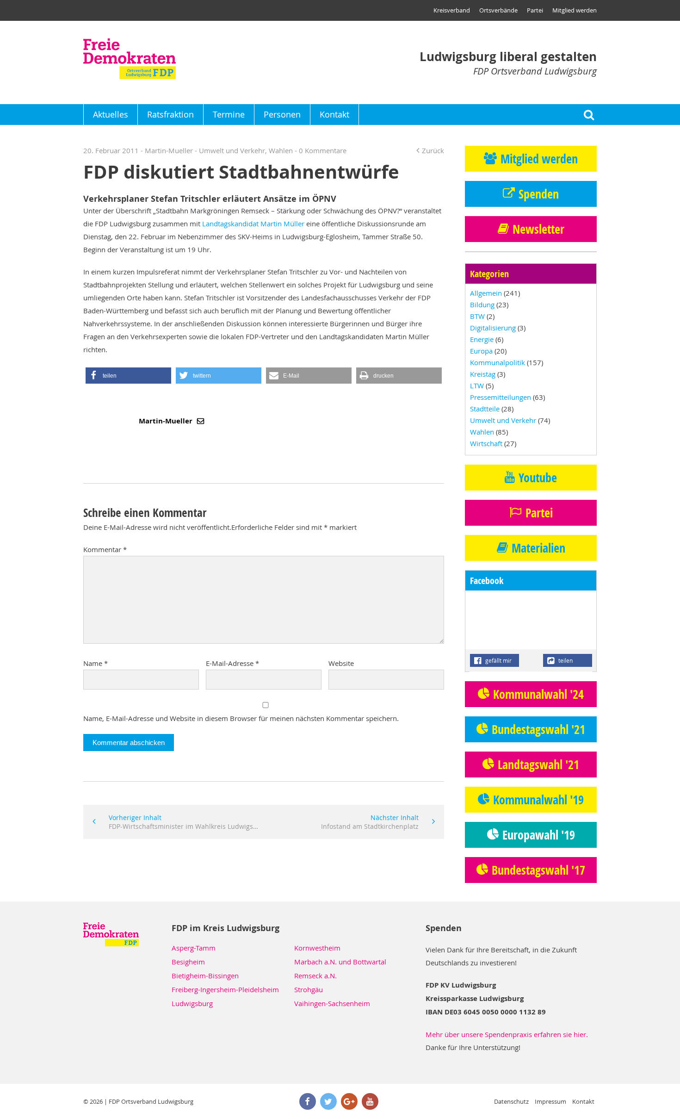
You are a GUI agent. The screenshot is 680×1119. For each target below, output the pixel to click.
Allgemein (486, 293)
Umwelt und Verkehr (232, 150)
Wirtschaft (486, 443)
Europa (481, 350)
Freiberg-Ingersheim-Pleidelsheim (225, 989)
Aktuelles (110, 114)
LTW (477, 385)
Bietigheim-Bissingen (205, 975)
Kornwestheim (317, 947)
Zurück (433, 150)
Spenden (539, 194)
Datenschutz (511, 1101)
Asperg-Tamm (194, 947)
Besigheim (188, 961)
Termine (229, 114)
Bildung (482, 304)
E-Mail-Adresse (232, 663)
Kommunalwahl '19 (538, 799)
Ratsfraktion (170, 114)
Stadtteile (485, 408)
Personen (282, 114)
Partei (535, 10)
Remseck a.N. (315, 975)
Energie (482, 339)
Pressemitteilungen (500, 397)
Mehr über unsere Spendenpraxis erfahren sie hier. (507, 1034)
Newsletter (538, 229)
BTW (477, 316)
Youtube (538, 477)
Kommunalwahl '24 (538, 694)
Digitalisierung (493, 327)
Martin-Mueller (166, 421)
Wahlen (281, 150)
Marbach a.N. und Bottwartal (340, 961)
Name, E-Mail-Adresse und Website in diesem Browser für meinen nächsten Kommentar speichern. (241, 718)
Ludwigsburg (192, 1003)
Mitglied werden (574, 10)
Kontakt (334, 114)
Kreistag (482, 374)
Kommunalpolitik (497, 362)
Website (341, 663)
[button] (128, 375)
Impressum (550, 1101)
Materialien (538, 548)
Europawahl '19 (538, 835)
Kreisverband (451, 10)
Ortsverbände (498, 10)
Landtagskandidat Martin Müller (254, 223)
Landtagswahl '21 (538, 764)
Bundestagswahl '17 (538, 870)
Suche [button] (589, 114)
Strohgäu (308, 989)
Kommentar (105, 549)
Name (95, 663)
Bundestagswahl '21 (538, 729)
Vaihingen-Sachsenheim (332, 1003)
